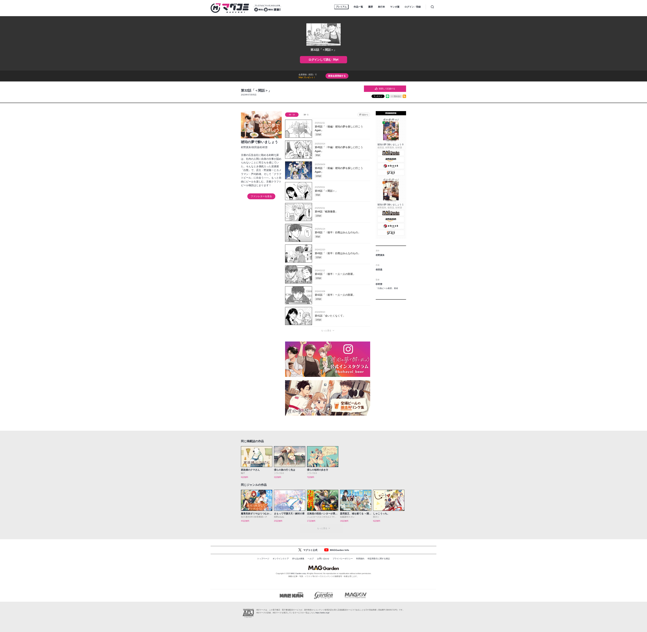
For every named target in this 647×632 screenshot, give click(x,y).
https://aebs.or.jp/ (322, 613)
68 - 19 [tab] (292, 115)
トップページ (263, 558)
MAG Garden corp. (298, 573)
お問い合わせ (323, 558)
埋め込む (397, 96)
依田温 (255, 147)
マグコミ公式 (310, 550)
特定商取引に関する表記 (379, 558)
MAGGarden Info (339, 550)
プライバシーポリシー (343, 558)
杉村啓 (264, 147)
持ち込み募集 (298, 558)
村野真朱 (246, 147)
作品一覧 (358, 6)
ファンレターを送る (261, 196)
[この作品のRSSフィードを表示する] (404, 96)
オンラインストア (281, 558)
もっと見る (326, 330)
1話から (365, 115)
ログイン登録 (413, 6)
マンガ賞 (394, 6)
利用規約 (360, 558)
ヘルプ (311, 558)
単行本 (381, 6)
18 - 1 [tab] (306, 115)
